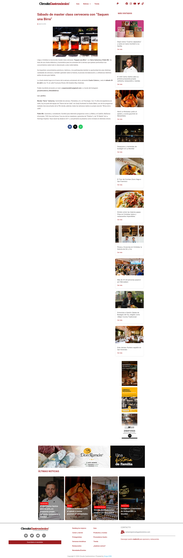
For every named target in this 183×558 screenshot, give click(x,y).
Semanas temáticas (79, 541)
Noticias (86, 4)
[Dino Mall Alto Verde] (129, 426)
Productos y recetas (100, 533)
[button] (70, 127)
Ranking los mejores (79, 528)
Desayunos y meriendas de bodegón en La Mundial (131, 511)
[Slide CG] (91, 457)
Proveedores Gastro (100, 537)
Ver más (119, 49)
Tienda (96, 4)
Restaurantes (44, 503)
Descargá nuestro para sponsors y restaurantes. (140, 539)
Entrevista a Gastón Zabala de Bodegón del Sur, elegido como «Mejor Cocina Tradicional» (128, 315)
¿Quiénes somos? (99, 546)
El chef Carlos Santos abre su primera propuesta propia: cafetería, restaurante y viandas (128, 79)
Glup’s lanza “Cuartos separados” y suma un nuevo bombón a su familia (129, 44)
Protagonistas (77, 537)
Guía (77, 4)
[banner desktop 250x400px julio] (129, 373)
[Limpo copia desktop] (129, 400)
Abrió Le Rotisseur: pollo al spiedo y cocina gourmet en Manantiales (127, 114)
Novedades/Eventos (99, 507)
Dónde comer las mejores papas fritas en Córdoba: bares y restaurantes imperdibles (129, 214)
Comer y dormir (77, 533)
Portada (69, 505)
